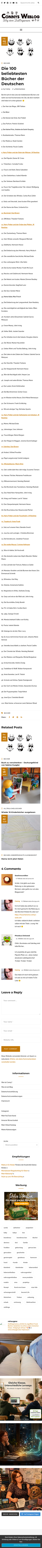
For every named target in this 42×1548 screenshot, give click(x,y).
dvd (16, 1242)
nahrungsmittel (26, 1272)
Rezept (6, 1287)
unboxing (30, 1297)
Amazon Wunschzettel (9, 1120)
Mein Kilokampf (7, 1174)
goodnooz (21, 1257)
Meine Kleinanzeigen (8, 1130)
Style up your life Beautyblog (12, 1176)
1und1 (6, 1228)
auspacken (29, 1228)
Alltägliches (9, 808)
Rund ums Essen (20, 1287)
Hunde (15, 1262)
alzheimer (16, 1228)
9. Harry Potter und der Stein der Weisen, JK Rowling (20, 152)
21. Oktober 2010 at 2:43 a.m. (25, 938)
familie (25, 1242)
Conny (17, 901)
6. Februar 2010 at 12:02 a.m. (25, 878)
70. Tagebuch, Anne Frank (10, 521)
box (23, 1233)
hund (5, 1262)
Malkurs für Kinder (8, 1165)
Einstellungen (21, 1545)
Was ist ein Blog (7, 1087)
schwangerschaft (10, 1292)
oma (15, 1282)
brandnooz (7, 1237)
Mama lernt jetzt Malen (12, 859)
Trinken (19, 1297)
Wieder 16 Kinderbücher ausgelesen (18, 812)
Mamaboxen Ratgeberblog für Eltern (14, 1171)
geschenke (20, 1252)
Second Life (25, 1292)
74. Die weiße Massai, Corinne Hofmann (15, 544)
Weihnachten (31, 1302)
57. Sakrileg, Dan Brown (10, 447)
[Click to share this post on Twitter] (13, 717)
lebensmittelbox (9, 1272)
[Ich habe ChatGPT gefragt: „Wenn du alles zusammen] (21, 1489)
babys (15, 1233)
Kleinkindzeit (31, 855)
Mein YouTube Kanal (8, 1116)
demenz (6, 1242)
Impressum (5, 1101)
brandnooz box (22, 1237)
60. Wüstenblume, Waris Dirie (12, 464)
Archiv (6, 1141)
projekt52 (26, 1282)
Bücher (7, 63)
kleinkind (7, 1267)
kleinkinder (19, 1267)
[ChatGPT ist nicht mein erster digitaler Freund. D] (21, 1444)
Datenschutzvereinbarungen (11, 1096)
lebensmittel (33, 1267)
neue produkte (28, 1277)
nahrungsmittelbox (10, 1277)
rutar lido (34, 1287)
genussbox (7, 1252)
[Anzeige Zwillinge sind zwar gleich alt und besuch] (21, 1399)
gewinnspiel (8, 1257)
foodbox (7, 1247)
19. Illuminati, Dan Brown (10, 213)
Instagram (5, 1111)
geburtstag (19, 1247)
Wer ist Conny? (6, 1082)
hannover (33, 1257)
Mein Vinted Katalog (8, 1125)
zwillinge (7, 1307)
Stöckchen (7, 1297)
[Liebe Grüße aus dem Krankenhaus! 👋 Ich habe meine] (21, 1354)
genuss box (32, 1247)
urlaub (6, 1302)
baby (5, 1233)
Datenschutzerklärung (9, 1092)
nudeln (6, 1282)
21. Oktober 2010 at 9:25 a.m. (31, 970)
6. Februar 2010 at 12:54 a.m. (31, 901)
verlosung (17, 1302)
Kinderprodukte (18, 855)
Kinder (25, 1262)
